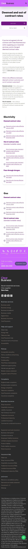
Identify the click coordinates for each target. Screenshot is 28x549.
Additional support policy (8, 365)
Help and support (7, 326)
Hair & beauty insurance (8, 412)
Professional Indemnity (8, 418)
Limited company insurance (9, 441)
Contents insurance (7, 435)
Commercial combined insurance (11, 423)
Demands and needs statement (10, 482)
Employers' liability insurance (9, 438)
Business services (7, 302)
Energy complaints (6, 387)
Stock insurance (6, 449)
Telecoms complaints (7, 390)
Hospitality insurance (7, 407)
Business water (5, 305)
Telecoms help (5, 335)
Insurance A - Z (5, 485)
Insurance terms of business (9, 340)
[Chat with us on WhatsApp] (24, 537)
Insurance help (6, 454)
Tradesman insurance (7, 415)
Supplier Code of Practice (9, 373)
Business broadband (7, 310)
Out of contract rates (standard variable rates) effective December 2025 (14, 151)
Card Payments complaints (9, 393)
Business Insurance (7, 401)
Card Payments (5, 321)
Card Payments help (7, 338)
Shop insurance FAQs (7, 460)
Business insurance (7, 318)
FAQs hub (4, 457)
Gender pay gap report (8, 368)
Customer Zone (21, 263)
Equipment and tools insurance (10, 430)
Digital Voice (5, 316)
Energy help (4, 332)
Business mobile (6, 313)
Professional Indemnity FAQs (9, 471)
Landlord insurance (7, 420)
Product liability (5, 443)
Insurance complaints (7, 396)
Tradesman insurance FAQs (9, 465)
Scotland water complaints (9, 385)
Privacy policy (5, 357)
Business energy (6, 307)
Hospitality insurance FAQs (9, 463)
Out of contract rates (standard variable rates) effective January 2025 (15, 157)
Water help (4, 330)
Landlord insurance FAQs (8, 468)
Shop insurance (5, 404)
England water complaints (9, 382)
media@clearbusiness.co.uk (18, 547)
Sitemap (3, 488)
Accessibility (5, 343)
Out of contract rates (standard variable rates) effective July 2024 (14, 164)
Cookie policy (5, 360)
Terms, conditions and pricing (10, 355)
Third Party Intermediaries (8, 363)
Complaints (5, 379)
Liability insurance (6, 410)
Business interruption (7, 432)
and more (4, 476)
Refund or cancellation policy (9, 480)
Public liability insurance (8, 446)
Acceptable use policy (7, 352)
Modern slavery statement (9, 371)
